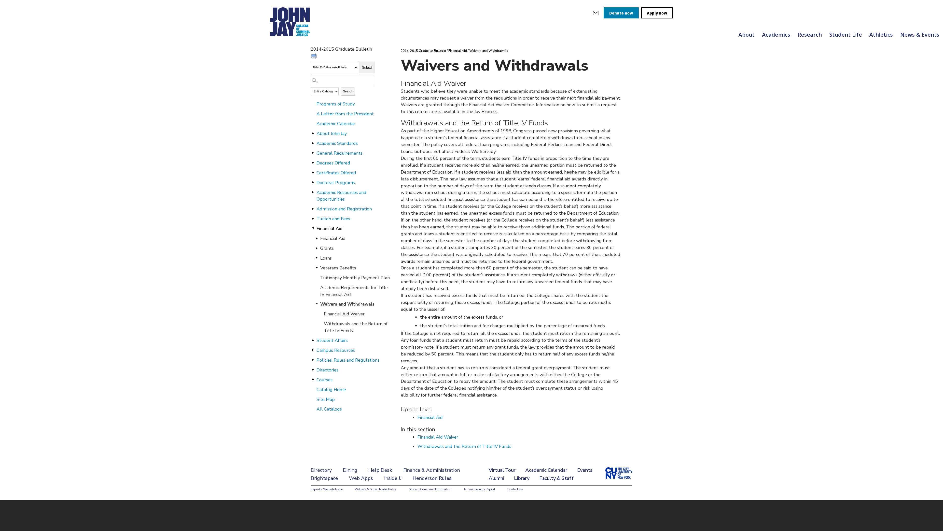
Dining (350, 470)
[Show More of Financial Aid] (316, 238)
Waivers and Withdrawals (347, 304)
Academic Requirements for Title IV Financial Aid (354, 291)
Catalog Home (331, 390)
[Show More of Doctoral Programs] (313, 182)
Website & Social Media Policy (376, 489)
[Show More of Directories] (313, 369)
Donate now (621, 13)
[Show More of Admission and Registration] (313, 208)
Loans (326, 258)
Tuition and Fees (333, 219)
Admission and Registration (344, 209)
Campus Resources (336, 350)
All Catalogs (329, 409)
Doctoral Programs (336, 183)
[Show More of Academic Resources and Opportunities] (313, 192)
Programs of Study (336, 104)
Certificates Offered (336, 173)
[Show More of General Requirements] (313, 152)
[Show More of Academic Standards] (313, 143)
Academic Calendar (336, 124)
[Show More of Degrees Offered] (313, 162)
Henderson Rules (432, 478)
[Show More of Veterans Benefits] (316, 267)
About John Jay (332, 133)
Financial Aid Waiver (344, 314)
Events (585, 470)
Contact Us (515, 489)
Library (521, 478)
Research (810, 34)
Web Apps (361, 478)
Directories (327, 370)
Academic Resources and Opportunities (341, 196)
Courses (325, 380)
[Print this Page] (314, 56)
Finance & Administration (431, 470)
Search (348, 91)
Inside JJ (393, 478)
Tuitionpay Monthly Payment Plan (355, 278)
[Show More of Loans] (316, 257)
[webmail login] (595, 12)
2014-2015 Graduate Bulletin (423, 51)
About (746, 34)
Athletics (881, 34)
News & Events (919, 34)
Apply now (657, 13)
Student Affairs (332, 340)
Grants (327, 248)
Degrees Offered (333, 163)
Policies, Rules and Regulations (348, 360)
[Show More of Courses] (313, 379)
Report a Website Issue (327, 489)
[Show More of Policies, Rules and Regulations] (313, 359)
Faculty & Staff (556, 478)
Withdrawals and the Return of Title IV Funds (356, 327)
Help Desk (380, 470)
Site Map (326, 399)
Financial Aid (330, 229)
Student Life (845, 34)
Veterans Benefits (338, 268)
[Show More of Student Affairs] (313, 340)
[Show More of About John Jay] (313, 133)
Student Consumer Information (430, 489)
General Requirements (339, 153)
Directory (321, 470)
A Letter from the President (345, 114)
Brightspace (324, 478)
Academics (776, 34)
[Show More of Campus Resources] (313, 350)
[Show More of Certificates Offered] (313, 172)
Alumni (496, 478)
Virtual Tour (502, 470)
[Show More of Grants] (316, 248)
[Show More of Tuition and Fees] (313, 218)
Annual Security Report (479, 489)
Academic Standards (337, 143)
